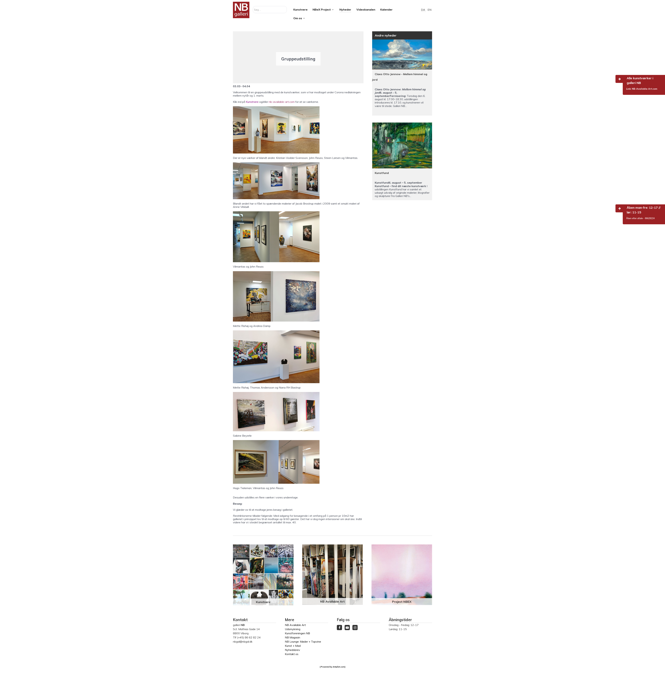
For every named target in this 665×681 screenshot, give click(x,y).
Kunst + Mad (293, 645)
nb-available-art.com (282, 101)
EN (429, 9)
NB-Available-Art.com (644, 88)
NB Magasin (292, 637)
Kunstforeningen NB (297, 633)
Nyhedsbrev (292, 650)
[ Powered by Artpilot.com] (332, 667)
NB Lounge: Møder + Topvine (303, 641)
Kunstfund (382, 173)
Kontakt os (291, 654)
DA (423, 9)
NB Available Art (332, 601)
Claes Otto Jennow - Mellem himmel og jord (399, 76)
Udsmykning (292, 629)
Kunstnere (252, 101)
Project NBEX (401, 601)
